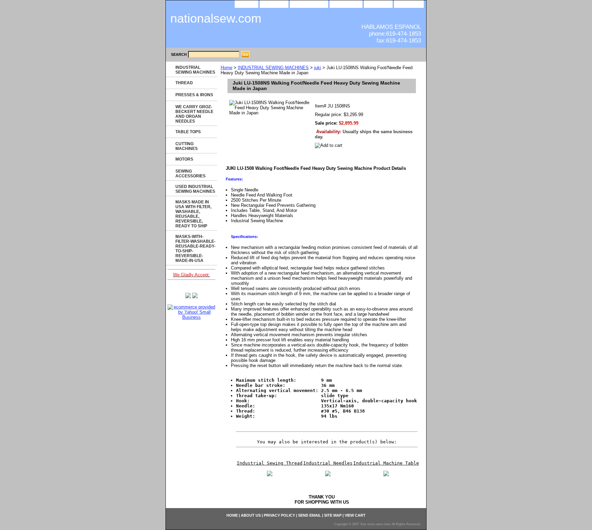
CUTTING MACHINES (186, 146)
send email (346, 3)
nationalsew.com (215, 18)
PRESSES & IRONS (194, 94)
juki (317, 67)
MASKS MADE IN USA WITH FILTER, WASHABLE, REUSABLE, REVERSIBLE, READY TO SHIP (193, 214)
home (246, 3)
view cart (409, 3)
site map (378, 3)
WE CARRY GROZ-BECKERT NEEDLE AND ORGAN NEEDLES (194, 114)
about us (274, 3)
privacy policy (309, 3)
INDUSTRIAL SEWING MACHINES (273, 67)
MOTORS (184, 159)
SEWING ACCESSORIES (190, 173)
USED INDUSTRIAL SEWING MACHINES (195, 189)
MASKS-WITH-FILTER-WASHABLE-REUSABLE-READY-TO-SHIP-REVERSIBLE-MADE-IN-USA (195, 248)
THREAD (184, 82)
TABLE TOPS (188, 131)
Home (226, 67)
